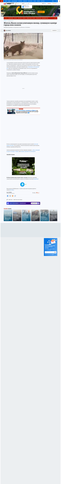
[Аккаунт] (59, 1)
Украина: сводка (29, 18)
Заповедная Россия (45, 18)
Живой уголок (10, 199)
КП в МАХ (33, 18)
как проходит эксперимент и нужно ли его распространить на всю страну (27, 111)
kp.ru (38, 192)
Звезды (38, 1)
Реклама (49, 3)
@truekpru (12, 190)
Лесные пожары (10, 18)
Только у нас (20, 18)
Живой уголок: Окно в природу (17, 199)
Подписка (54, 3)
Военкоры (24, 18)
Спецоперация (14, 1)
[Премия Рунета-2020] (17, 3)
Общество (25, 1)
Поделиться (55, 30)
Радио (45, 3)
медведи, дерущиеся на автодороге (28, 151)
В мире (34, 1)
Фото (6, 1)
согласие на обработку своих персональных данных (49, 254)
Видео (9, 1)
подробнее (36, 179)
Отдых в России (38, 18)
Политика (20, 1)
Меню (1, 1)
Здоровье (42, 1)
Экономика (30, 1)
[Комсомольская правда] (9, 3)
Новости (15, 18)
